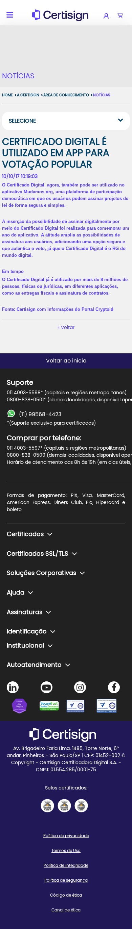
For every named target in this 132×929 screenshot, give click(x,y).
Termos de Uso (66, 851)
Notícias (101, 95)
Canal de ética (66, 910)
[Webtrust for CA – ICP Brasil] (25, 707)
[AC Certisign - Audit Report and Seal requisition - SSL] (47, 805)
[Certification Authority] (79, 707)
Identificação (27, 632)
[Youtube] (46, 687)
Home (7, 95)
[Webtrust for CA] (52, 707)
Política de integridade (66, 865)
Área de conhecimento (66, 95)
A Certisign (28, 95)
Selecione (22, 121)
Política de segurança (66, 880)
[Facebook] (114, 687)
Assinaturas (24, 612)
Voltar (67, 327)
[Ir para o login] (110, 16)
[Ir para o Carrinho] (120, 16)
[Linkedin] (13, 687)
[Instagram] (80, 687)
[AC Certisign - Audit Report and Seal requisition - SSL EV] (64, 805)
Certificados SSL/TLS (37, 554)
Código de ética (66, 895)
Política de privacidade (66, 836)
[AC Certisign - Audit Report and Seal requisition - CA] (81, 805)
